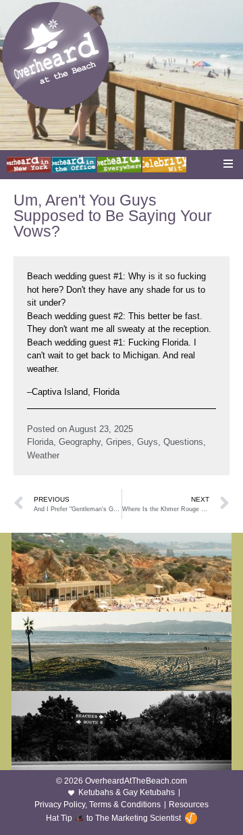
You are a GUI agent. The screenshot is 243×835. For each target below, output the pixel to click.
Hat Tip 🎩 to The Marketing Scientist (113, 818)
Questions (183, 442)
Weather (43, 455)
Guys (147, 442)
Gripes (119, 442)
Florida (40, 442)
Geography (80, 442)
